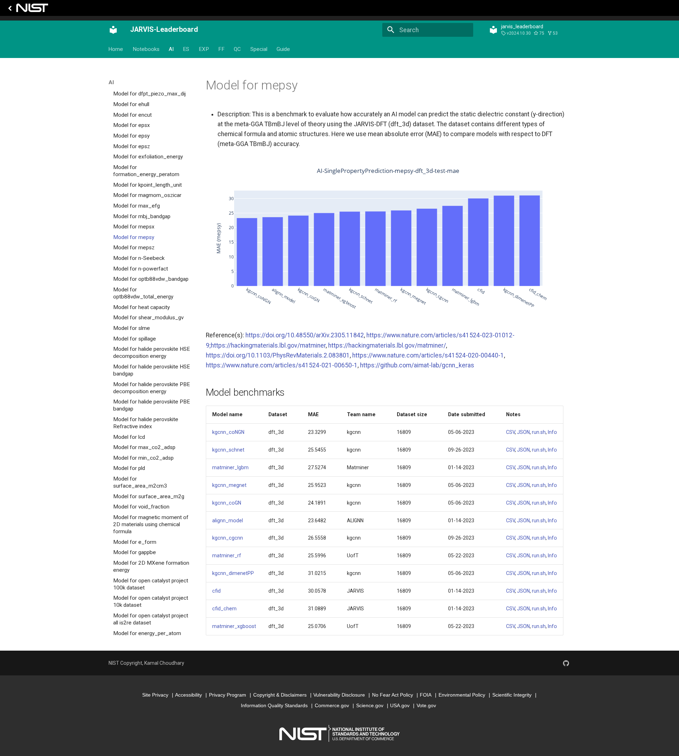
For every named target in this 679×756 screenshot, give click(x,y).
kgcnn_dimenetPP (233, 573)
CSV (510, 432)
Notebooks (146, 49)
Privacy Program (227, 695)
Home (116, 49)
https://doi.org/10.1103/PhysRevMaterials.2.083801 (278, 355)
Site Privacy (155, 695)
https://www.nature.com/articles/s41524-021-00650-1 (282, 365)
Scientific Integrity (512, 695)
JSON (523, 432)
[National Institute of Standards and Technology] (27, 10)
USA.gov (400, 705)
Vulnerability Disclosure (339, 695)
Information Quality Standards (274, 705)
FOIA (425, 695)
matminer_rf (226, 555)
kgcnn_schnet (228, 450)
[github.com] (566, 663)
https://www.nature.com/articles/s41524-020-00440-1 (428, 355)
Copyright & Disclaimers (280, 695)
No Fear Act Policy (392, 695)
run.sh (539, 432)
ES (186, 49)
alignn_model (227, 520)
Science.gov (369, 705)
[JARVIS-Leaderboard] (113, 30)
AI (171, 49)
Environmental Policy (462, 695)
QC (237, 49)
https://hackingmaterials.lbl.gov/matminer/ (387, 345)
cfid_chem (224, 608)
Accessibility (188, 695)
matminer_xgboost (234, 626)
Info (552, 432)
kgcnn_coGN (226, 503)
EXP (204, 49)
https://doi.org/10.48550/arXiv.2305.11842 (304, 335)
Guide (283, 49)
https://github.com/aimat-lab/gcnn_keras (417, 365)
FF (221, 49)
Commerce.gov (332, 705)
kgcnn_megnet (229, 485)
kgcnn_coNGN (228, 432)
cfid (216, 591)
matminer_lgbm (230, 467)
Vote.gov (426, 705)
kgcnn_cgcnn (227, 538)
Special (258, 49)
